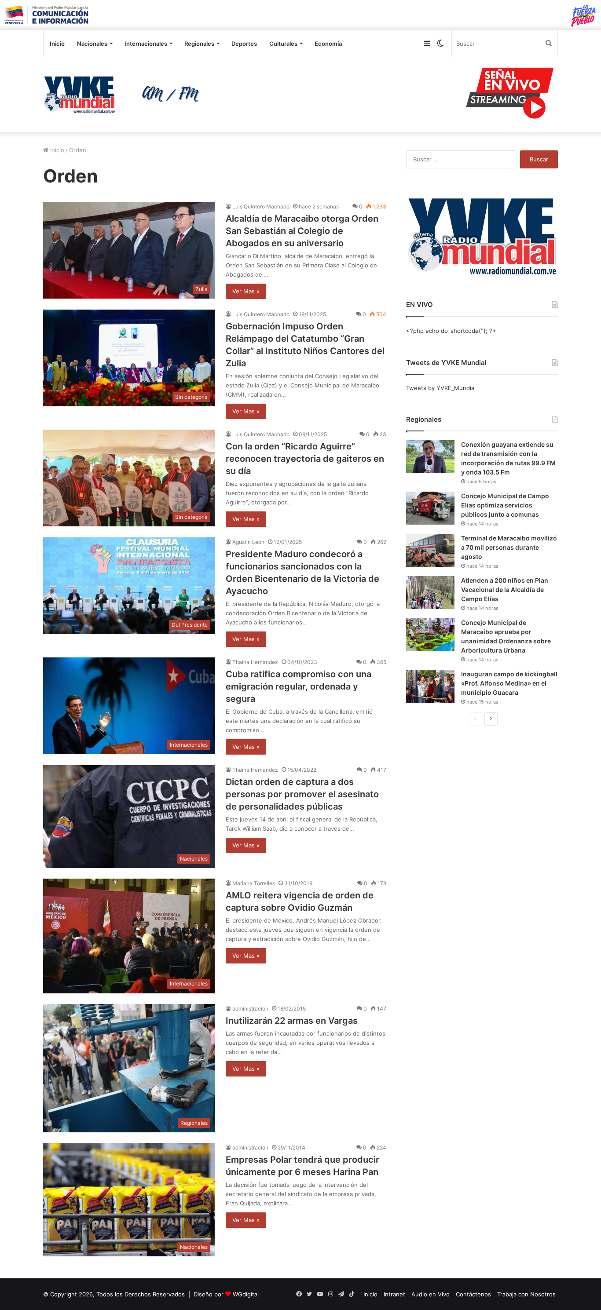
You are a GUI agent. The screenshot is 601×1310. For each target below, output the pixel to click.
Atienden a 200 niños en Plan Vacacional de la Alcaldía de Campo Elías (504, 589)
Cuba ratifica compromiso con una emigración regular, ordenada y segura (298, 686)
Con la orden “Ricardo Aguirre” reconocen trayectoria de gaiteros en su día (305, 458)
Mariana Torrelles (253, 883)
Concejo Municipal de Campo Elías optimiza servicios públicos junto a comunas (505, 505)
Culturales (283, 43)
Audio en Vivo (430, 1294)
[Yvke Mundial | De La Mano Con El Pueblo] (124, 94)
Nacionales (92, 43)
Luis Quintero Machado (261, 206)
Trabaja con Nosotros (526, 1294)
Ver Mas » (246, 291)
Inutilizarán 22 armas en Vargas (292, 1020)
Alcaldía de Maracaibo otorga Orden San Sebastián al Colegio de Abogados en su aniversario (302, 230)
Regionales (199, 43)
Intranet (394, 1294)
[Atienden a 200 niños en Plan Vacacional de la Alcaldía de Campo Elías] (430, 592)
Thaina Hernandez (255, 662)
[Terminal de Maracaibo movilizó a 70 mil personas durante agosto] (430, 550)
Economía (328, 43)
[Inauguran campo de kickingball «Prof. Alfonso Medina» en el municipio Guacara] (430, 686)
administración (250, 1008)
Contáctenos (473, 1294)
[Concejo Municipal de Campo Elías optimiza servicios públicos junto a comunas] (430, 508)
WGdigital (246, 1294)
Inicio (57, 43)
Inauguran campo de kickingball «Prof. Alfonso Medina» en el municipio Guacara (509, 683)
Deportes (244, 43)
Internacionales (146, 43)
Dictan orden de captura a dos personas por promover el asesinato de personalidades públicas (302, 794)
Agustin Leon (248, 542)
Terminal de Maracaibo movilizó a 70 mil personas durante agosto (509, 547)
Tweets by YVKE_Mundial (441, 387)
